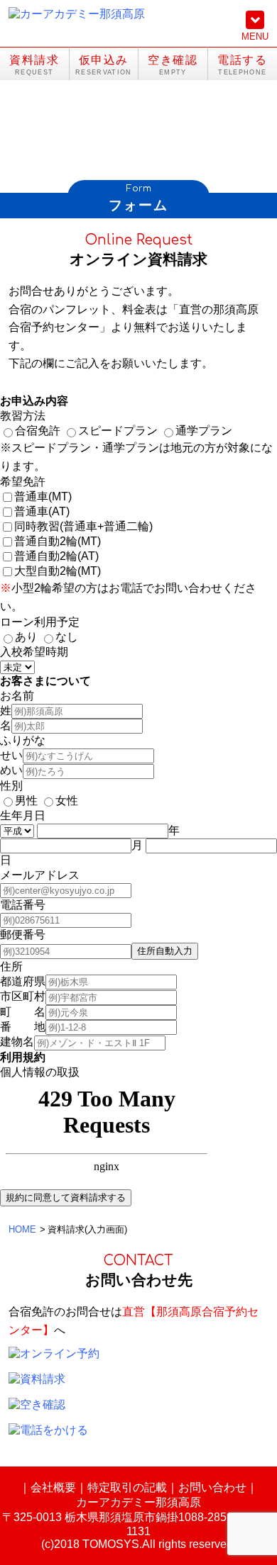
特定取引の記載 (127, 1487)
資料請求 (34, 60)
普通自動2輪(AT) (56, 556)
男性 (26, 801)
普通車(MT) (43, 496)
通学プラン (203, 431)
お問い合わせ (212, 1487)
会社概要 (53, 1487)
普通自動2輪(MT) (57, 541)
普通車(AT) (42, 511)
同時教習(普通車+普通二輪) (83, 526)
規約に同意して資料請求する (66, 1197)
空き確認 (172, 60)
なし (66, 637)
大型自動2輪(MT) (57, 571)
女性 (66, 801)
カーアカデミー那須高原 (138, 1502)
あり (26, 637)
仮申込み (104, 60)
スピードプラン (118, 431)
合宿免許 (37, 431)
